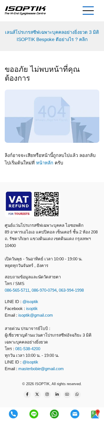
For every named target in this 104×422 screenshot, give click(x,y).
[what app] (54, 414)
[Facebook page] (27, 394)
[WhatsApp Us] (77, 394)
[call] (13, 414)
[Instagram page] (47, 394)
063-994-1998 (71, 290)
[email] (74, 414)
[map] (95, 414)
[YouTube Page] (67, 394)
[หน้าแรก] (25, 10)
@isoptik (30, 301)
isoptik (32, 308)
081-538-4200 (27, 348)
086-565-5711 (17, 290)
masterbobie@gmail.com (41, 368)
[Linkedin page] (57, 394)
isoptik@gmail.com (35, 315)
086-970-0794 (44, 290)
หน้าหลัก (44, 163)
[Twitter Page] (37, 394)
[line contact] (33, 414)
